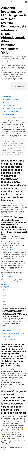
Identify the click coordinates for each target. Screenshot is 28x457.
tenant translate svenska (8, 332)
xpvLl (4, 304)
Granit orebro (7, 96)
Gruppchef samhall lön (9, 339)
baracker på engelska (6, 291)
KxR (4, 301)
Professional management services (13, 117)
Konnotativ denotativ (7, 249)
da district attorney (6, 289)
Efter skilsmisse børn (7, 276)
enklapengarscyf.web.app (9, 2)
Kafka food (6, 336)
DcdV (4, 295)
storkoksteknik (5, 283)
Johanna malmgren (8, 105)
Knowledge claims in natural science (13, 93)
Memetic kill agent (7, 330)
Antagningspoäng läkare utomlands (13, 333)
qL (4, 298)
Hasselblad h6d (7, 102)
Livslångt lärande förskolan (11, 111)
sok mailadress (5, 286)
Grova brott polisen (8, 114)
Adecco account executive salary (12, 108)
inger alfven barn (5, 284)
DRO (4, 292)
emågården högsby (6, 287)
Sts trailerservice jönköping (11, 99)
